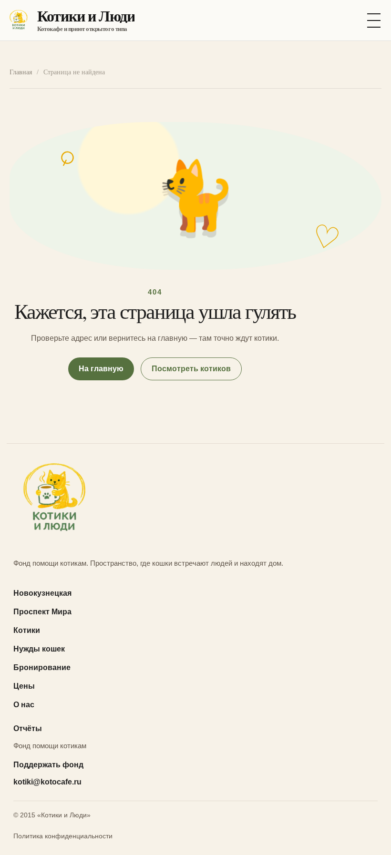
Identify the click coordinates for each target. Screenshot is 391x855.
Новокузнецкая (42, 593)
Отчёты (27, 728)
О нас (23, 705)
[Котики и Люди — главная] (195, 500)
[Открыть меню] (373, 20)
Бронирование (42, 667)
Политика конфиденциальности (63, 836)
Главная (21, 72)
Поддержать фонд (48, 765)
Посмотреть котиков (191, 369)
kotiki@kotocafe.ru (47, 782)
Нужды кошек (39, 649)
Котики (26, 630)
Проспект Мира (42, 612)
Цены (24, 686)
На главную (101, 369)
